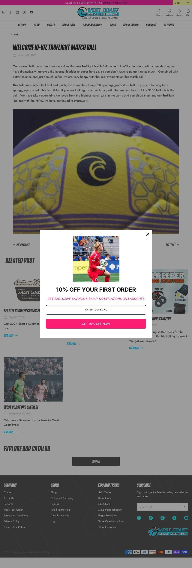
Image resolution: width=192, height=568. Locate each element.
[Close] (147, 234)
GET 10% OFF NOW (96, 324)
